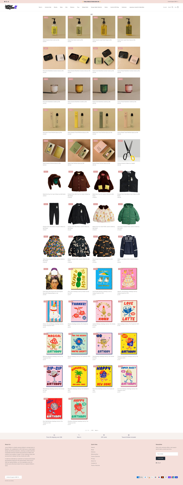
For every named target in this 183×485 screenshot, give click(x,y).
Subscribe (160, 458)
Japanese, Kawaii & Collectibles (136, 7)
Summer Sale (48, 7)
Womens (72, 7)
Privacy (93, 458)
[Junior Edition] (11, 7)
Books (106, 7)
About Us (93, 461)
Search (93, 447)
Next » (96, 430)
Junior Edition (11, 480)
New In (40, 7)
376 (92, 430)
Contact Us (94, 463)
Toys (78, 7)
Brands (55, 7)
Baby (61, 7)
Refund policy (94, 454)
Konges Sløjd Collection (96, 7)
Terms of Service (95, 456)
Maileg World (85, 7)
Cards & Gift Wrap (114, 7)
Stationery (124, 7)
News (92, 449)
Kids (66, 7)
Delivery (93, 452)
